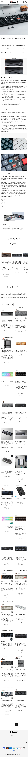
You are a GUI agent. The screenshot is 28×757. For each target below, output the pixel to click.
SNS (14, 745)
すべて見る (14, 246)
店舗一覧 (14, 742)
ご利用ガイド (14, 735)
